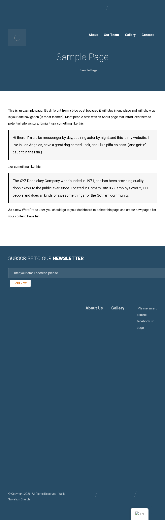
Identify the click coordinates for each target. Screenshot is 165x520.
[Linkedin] (18, 7)
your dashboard (81, 210)
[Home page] (69, 70)
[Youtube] (11, 13)
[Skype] (18, 13)
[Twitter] (24, 7)
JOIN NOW (20, 283)
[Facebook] (11, 7)
